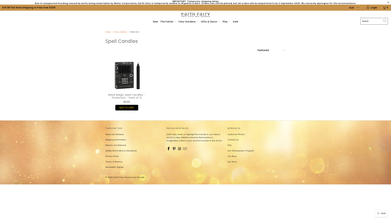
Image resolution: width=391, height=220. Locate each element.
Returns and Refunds (115, 145)
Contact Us (233, 139)
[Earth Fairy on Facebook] (168, 149)
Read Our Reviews (114, 134)
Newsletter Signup (114, 167)
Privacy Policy (112, 156)
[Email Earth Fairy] (185, 149)
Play (225, 21)
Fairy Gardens (187, 21)
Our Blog (232, 156)
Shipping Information (115, 139)
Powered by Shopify (134, 177)
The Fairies (167, 21)
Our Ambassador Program (241, 150)
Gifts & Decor (209, 21)
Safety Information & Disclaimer (121, 150)
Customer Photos (236, 134)
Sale (235, 21)
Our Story (232, 161)
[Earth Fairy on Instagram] (179, 149)
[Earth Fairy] (195, 15)
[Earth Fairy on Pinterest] (174, 149)
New (155, 21)
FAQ (229, 145)
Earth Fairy (118, 177)
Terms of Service (113, 161)
